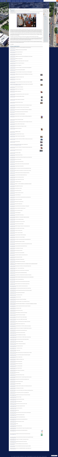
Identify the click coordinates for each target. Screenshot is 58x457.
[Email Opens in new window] (12, 44)
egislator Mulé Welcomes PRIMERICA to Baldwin (15, 131)
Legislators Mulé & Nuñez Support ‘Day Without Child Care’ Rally (17, 179)
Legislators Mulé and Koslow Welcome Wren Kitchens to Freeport (17, 421)
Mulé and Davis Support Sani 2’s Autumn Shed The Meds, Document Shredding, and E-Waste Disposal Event (21, 390)
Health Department (46, 18)
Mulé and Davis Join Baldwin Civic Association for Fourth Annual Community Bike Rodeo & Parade (20, 168)
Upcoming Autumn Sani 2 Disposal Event (14, 410)
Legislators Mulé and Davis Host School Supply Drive (15, 65)
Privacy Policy (34, 456)
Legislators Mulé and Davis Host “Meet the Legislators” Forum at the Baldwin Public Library (19, 301)
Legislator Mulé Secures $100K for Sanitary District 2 (15, 91)
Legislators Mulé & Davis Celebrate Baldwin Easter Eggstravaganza (17, 259)
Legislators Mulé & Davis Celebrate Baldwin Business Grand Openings (17, 261)
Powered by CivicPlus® (44, 456)
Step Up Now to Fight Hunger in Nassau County (15, 350)
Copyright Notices (22, 456)
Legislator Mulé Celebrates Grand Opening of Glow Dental (16, 250)
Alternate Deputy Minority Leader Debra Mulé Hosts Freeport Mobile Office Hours (18, 330)
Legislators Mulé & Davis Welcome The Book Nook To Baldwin (16, 119)
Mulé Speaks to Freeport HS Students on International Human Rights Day (17, 343)
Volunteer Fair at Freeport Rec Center (14, 423)
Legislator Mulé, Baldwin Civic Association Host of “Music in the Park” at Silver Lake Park (19, 107)
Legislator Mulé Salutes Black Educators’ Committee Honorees (16, 201)
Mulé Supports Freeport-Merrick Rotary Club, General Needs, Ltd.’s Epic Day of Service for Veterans (20, 170)
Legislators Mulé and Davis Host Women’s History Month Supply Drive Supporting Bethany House (20, 239)
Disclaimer (25, 456)
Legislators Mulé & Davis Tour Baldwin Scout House (15, 181)
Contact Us (40, 456)
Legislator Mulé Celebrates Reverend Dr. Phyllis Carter (16, 128)
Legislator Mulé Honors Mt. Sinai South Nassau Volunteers (16, 210)
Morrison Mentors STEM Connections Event (14, 372)
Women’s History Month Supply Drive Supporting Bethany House (17, 279)
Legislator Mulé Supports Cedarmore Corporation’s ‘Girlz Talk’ (16, 192)
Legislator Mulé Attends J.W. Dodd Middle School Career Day (16, 248)
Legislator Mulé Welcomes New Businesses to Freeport (16, 188)
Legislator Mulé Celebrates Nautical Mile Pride (15, 141)
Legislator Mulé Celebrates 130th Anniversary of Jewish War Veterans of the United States (19, 270)
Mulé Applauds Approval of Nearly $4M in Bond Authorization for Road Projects (18, 441)
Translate (56, 456)
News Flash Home (13, 9)
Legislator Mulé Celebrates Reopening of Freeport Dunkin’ (16, 363)
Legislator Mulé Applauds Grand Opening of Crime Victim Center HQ (17, 221)
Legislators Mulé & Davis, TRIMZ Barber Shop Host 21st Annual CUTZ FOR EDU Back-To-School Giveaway (21, 56)
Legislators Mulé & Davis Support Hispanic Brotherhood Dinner (16, 161)
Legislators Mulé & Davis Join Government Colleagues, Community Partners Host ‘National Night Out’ (20, 67)
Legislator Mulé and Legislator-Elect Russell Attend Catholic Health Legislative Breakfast (19, 339)
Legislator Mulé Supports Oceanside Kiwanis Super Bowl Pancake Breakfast (18, 299)
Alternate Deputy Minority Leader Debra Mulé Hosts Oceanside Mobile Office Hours (18, 430)
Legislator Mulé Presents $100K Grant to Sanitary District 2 (16, 58)
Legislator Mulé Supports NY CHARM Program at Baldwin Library (17, 359)
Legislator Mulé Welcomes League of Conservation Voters (16, 230)
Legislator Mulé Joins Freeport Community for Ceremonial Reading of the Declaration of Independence (21, 109)
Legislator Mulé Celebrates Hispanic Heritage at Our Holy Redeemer (17, 370)
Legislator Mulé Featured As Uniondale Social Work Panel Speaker (17, 399)
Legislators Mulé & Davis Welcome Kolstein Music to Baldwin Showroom (17, 208)
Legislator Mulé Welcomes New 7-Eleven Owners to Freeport (16, 102)
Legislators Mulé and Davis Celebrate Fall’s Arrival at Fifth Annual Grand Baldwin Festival (19, 379)
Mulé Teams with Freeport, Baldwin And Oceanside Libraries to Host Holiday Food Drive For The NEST (21, 352)
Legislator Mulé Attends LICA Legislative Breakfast (15, 383)
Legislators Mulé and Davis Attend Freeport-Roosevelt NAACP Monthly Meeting (18, 272)
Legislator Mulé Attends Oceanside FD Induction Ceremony (16, 310)
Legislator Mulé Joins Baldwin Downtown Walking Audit (16, 401)
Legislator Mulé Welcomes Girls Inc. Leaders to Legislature (16, 232)
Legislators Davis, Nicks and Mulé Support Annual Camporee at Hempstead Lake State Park (19, 172)
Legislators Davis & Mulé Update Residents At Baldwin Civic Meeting (17, 241)
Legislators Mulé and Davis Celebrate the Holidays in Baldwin (16, 341)
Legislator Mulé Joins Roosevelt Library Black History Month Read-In (17, 292)
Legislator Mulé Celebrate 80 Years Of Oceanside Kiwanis (16, 361)
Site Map (37, 456)
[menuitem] (14, 1)
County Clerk (45, 19)
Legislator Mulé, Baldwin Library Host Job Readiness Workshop (17, 219)
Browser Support (18, 456)
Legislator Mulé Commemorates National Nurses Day (15, 190)
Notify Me (45, 14)
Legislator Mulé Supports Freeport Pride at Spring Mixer (16, 199)
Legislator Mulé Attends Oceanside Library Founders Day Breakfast (17, 252)
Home (12, 456)
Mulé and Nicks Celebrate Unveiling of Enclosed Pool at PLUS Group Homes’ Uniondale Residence (20, 412)
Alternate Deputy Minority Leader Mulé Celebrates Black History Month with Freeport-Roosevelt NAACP (21, 290)
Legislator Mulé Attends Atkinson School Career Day (15, 159)
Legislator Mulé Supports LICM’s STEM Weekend (15, 212)
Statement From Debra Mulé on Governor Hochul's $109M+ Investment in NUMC (18, 319)
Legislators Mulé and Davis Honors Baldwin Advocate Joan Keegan (17, 228)
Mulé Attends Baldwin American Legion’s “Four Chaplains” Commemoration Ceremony (19, 439)
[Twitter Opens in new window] (11, 44)
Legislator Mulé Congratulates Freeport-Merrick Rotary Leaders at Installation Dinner (19, 144)
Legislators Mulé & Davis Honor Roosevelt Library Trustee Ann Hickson (17, 332)
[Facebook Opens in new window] (10, 44)
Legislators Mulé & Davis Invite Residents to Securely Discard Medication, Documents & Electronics (20, 47)
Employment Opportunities (30, 456)
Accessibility (14, 456)
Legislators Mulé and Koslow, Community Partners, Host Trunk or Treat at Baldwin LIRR (19, 392)
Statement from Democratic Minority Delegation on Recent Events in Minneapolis (18, 312)
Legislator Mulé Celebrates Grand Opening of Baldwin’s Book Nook (17, 96)
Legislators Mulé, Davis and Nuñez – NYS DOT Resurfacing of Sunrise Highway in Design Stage (20, 321)
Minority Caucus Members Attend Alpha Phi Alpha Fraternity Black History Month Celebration (20, 281)
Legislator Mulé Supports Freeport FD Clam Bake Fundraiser (16, 381)
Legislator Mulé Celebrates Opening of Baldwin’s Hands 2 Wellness (17, 99)
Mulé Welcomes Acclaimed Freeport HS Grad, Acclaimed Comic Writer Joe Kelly (18, 403)
